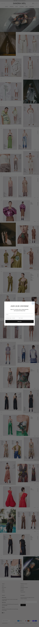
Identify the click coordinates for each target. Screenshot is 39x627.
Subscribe (19, 321)
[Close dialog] (33, 303)
